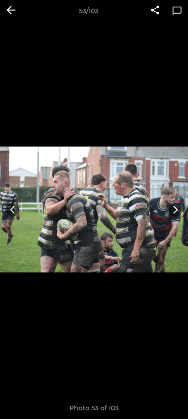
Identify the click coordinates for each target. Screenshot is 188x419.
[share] (155, 11)
